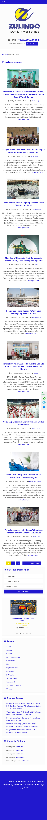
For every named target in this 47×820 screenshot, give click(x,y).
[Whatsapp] (44, 398)
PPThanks (10, 675)
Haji (38, 101)
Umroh (37, 156)
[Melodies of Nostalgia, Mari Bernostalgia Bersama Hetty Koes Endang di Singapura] (24, 245)
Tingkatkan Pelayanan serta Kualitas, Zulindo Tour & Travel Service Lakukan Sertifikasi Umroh (23, 366)
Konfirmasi (10, 671)
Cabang (9, 650)
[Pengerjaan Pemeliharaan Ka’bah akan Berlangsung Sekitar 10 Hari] (24, 298)
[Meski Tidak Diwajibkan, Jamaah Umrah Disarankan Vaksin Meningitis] (24, 462)
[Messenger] (44, 407)
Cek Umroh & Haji (13, 657)
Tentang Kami (11, 678)
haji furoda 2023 (12, 668)
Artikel (8, 646)
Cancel (9, 654)
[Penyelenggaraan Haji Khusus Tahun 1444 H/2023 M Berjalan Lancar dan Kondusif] (24, 517)
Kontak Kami (32, 44)
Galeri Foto (10, 661)
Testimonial (10, 682)
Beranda (5, 54)
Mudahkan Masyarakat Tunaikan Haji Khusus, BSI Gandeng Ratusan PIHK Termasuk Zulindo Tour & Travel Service (23, 94)
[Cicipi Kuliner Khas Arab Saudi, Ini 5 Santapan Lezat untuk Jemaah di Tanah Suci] (24, 137)
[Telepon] (44, 402)
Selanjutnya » (34, 563)
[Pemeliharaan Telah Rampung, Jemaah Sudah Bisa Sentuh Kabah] (24, 189)
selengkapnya (23, 119)
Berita (34, 101)
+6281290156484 (28, 39)
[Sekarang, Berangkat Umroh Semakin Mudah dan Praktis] (24, 409)
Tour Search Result (13, 685)
